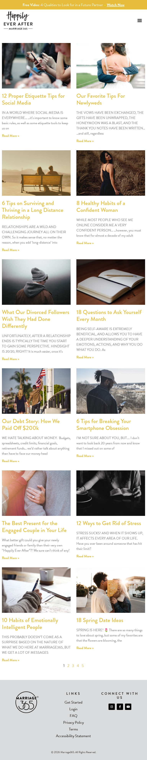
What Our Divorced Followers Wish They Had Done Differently (35, 319)
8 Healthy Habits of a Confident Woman (100, 206)
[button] (139, 20)
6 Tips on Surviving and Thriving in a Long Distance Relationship (32, 210)
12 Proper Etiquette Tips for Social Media (33, 99)
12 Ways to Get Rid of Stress (108, 523)
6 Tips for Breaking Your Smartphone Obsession (103, 424)
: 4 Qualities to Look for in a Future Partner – (73, 5)
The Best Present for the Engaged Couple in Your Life (34, 526)
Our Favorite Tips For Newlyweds (100, 99)
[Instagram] (112, 707)
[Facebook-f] (120, 707)
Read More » (10, 135)
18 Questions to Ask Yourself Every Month (108, 315)
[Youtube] (128, 707)
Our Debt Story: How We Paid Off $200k (31, 424)
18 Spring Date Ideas (99, 620)
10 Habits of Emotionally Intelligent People (30, 623)
